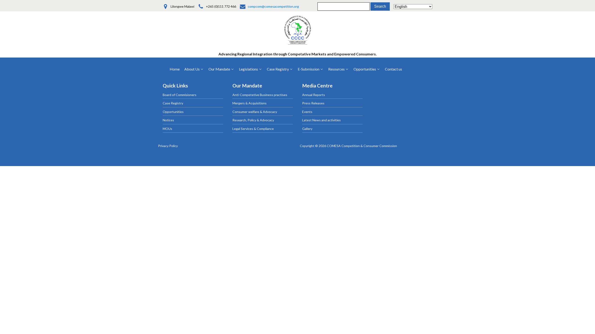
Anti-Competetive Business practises (259, 95)
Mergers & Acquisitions (249, 103)
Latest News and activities (321, 120)
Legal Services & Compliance (253, 129)
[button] (194, 69)
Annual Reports (313, 95)
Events (307, 112)
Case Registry (173, 103)
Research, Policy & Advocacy (253, 120)
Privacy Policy (168, 146)
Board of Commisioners (179, 95)
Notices (168, 120)
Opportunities (173, 112)
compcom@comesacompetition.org (273, 6)
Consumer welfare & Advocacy (254, 112)
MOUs (167, 129)
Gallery (307, 129)
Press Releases (313, 103)
